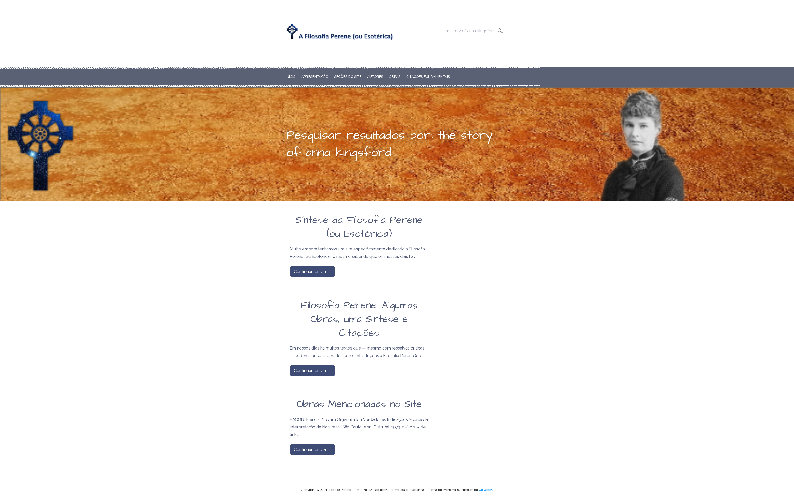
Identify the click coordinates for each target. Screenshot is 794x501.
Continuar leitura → (312, 271)
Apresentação (314, 77)
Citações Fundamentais (428, 77)
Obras (395, 77)
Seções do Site (347, 77)
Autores (375, 77)
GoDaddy (486, 490)
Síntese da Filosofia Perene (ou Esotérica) (359, 227)
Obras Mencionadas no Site (359, 404)
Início (291, 77)
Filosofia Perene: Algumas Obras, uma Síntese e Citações (359, 319)
